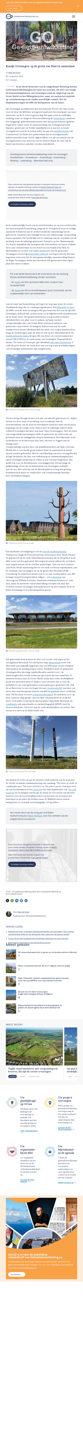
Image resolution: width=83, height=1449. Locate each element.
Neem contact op (66, 1183)
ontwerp (37, 789)
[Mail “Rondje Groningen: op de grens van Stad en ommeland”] (26, 900)
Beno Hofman (35, 815)
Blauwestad (55, 662)
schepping (56, 577)
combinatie (11, 704)
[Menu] (73, 16)
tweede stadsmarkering (54, 551)
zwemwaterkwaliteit (43, 694)
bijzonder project (65, 307)
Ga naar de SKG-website (27, 1181)
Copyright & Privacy (39, 197)
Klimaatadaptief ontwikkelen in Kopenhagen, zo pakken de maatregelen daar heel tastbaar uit (40, 1006)
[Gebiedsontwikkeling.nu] (37, 16)
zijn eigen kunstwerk (60, 342)
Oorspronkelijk (54, 688)
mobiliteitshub (61, 131)
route (17, 282)
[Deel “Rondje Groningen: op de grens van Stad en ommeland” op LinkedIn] (21, 900)
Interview (22, 1076)
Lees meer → (13, 8)
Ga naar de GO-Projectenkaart (65, 1128)
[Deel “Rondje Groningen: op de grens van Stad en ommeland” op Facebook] (16, 900)
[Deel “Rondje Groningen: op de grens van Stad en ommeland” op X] (7, 900)
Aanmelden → (17, 1274)
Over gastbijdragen (28, 1131)
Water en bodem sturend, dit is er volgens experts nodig (44, 966)
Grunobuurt (59, 118)
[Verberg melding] (78, 6)
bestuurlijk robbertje (38, 254)
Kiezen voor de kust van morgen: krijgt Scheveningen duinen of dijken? (35, 993)
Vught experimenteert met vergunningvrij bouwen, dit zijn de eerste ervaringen (32, 1070)
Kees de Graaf (14, 72)
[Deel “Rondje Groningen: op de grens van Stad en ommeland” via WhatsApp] (12, 900)
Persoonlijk (10, 86)
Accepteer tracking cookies (22, 204)
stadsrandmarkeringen (17, 336)
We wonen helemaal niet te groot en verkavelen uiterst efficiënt (47, 952)
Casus (70, 1076)
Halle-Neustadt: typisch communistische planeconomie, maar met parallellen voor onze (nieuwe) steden (43, 979)
